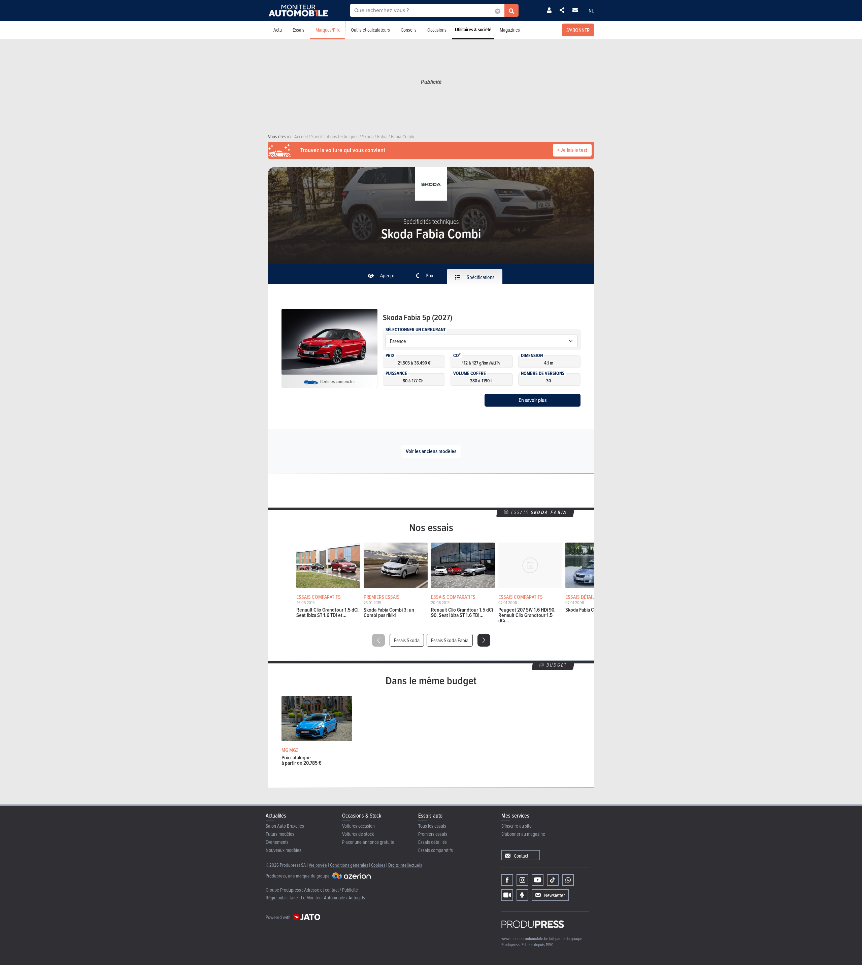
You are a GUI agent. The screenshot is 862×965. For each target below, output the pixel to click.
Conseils (409, 29)
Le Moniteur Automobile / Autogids (333, 897)
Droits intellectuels (405, 865)
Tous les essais (432, 825)
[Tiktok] (553, 880)
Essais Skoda (407, 640)
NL (591, 10)
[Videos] (507, 895)
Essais (298, 29)
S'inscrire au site (516, 825)
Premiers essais (432, 833)
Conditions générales (349, 865)
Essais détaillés (432, 842)
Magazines (510, 29)
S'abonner (578, 30)
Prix (429, 275)
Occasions (436, 29)
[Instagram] (522, 880)
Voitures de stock (358, 833)
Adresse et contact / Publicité (331, 889)
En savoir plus (532, 400)
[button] (483, 640)
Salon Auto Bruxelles (285, 825)
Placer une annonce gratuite (368, 842)
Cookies (378, 865)
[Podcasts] (522, 895)
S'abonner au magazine (523, 833)
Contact (521, 855)
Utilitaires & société (473, 29)
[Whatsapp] (568, 880)
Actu (277, 29)
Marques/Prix (328, 29)
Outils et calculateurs (370, 29)
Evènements (277, 842)
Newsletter (554, 895)
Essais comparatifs (435, 850)
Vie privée (318, 865)
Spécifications (480, 277)
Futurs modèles (280, 833)
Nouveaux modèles (283, 850)
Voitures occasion (358, 825)
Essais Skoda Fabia (449, 640)
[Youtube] (537, 880)
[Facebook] (507, 880)
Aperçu (386, 275)
